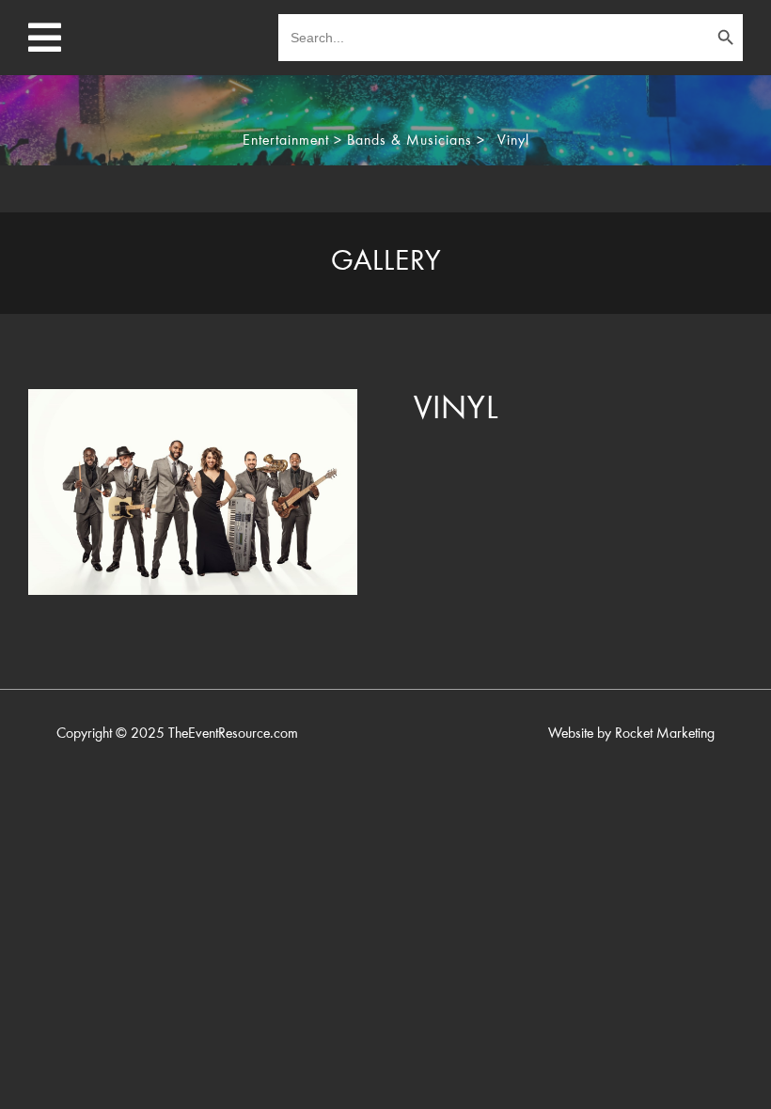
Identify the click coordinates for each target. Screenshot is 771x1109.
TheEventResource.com (233, 734)
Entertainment (286, 140)
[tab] (385, 263)
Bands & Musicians (409, 140)
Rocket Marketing (665, 734)
